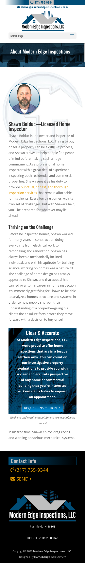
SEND (22, 478)
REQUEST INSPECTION (40, 408)
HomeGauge (42, 557)
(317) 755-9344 (31, 469)
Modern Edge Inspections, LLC (52, 551)
